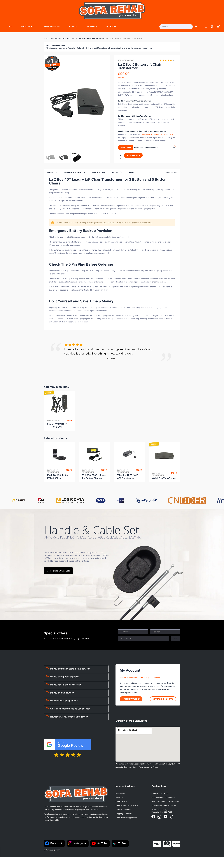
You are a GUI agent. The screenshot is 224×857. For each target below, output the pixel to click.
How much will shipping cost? (64, 700)
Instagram (79, 843)
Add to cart (135, 155)
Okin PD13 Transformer (164, 478)
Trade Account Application (126, 818)
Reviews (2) (117, 172)
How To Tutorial (98, 172)
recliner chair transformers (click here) (157, 134)
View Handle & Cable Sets (58, 571)
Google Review (70, 745)
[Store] (212, 26)
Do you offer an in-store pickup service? (70, 669)
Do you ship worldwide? (62, 693)
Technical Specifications (74, 172)
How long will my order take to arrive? (69, 717)
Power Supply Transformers (91, 38)
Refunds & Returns (162, 698)
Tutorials (72, 27)
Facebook (56, 843)
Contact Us (120, 793)
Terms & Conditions (124, 809)
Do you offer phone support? (64, 676)
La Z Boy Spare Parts (126, 60)
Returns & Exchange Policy (127, 805)
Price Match (91, 27)
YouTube (102, 843)
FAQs (131, 172)
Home (46, 38)
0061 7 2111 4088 (167, 797)
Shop (10, 27)
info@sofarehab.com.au (166, 805)
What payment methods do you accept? (70, 708)
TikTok (122, 843)
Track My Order (131, 698)
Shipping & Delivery (124, 813)
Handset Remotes (54, 420)
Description (52, 172)
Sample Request (28, 27)
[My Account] (206, 26)
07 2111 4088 (111, 27)
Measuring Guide (52, 27)
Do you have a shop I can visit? (65, 684)
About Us (119, 797)
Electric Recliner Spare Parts (64, 38)
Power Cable (125, 147)
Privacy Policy (121, 801)
